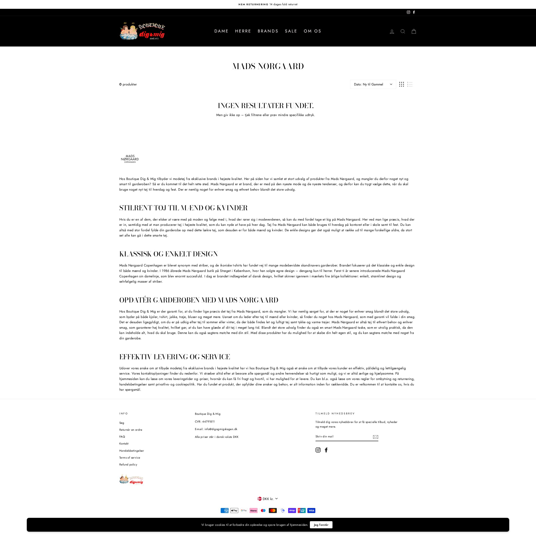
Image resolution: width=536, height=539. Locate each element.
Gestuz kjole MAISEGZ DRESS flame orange (60, 528)
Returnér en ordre (130, 430)
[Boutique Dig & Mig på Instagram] (318, 449)
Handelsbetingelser (131, 451)
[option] (268, 4)
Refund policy (128, 464)
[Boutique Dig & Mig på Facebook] (326, 449)
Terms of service (129, 457)
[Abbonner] (375, 436)
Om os (313, 31)
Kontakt (124, 443)
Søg (121, 423)
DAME (221, 31)
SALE (291, 31)
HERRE (243, 31)
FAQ (122, 436)
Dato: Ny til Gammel (368, 84)
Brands (268, 31)
